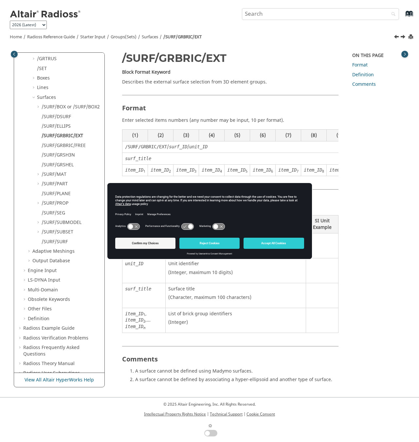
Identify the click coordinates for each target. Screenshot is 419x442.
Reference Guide (51, 37)
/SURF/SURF (55, 241)
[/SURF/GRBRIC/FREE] (403, 38)
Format (360, 65)
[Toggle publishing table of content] (14, 54)
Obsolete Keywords (49, 299)
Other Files (40, 308)
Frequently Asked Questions (51, 351)
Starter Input (92, 37)
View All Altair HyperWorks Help (59, 380)
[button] (34, 59)
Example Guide (49, 328)
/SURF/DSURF (56, 116)
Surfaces (150, 37)
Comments (364, 84)
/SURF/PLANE (56, 193)
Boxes (43, 78)
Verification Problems (55, 338)
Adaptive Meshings (53, 251)
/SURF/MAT (54, 174)
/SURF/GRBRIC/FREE (64, 145)
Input (44, 280)
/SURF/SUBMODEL (62, 222)
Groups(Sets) (124, 37)
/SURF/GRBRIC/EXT (182, 37)
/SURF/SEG (53, 213)
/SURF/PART (55, 183)
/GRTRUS (47, 58)
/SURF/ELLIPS (56, 126)
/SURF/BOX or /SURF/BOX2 (71, 106)
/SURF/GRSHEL (58, 164)
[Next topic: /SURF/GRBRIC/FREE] (403, 38)
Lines (42, 87)
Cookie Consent (260, 414)
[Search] (392, 14)
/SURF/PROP (55, 203)
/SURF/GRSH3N (58, 155)
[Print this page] (411, 37)
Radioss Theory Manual (49, 363)
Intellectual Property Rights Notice (175, 414)
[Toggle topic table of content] (404, 54)
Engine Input (42, 270)
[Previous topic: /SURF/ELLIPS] (397, 38)
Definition (38, 318)
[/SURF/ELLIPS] (397, 38)
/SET (42, 68)
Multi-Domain (43, 289)
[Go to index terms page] (402, 16)
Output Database (51, 260)
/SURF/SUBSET (57, 232)
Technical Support (226, 414)
